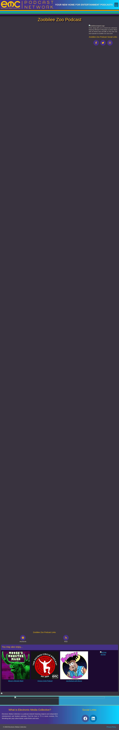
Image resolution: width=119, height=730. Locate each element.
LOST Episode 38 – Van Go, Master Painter (16, 308)
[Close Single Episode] (17, 39)
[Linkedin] (93, 718)
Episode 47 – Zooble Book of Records (14, 339)
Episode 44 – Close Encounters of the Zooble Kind (19, 496)
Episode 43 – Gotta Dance (11, 559)
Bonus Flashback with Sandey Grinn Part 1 (16, 528)
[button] (116, 5)
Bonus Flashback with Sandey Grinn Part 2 (16, 465)
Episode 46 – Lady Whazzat (11, 370)
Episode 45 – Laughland (10, 402)
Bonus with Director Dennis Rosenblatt (15, 433)
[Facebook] (85, 718)
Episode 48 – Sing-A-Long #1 (12, 276)
